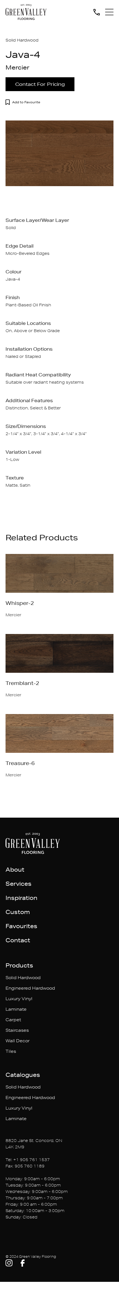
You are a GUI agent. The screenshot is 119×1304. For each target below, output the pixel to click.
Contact (18, 940)
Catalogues (23, 1074)
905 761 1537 (35, 1159)
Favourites (21, 926)
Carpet (13, 1019)
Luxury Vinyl (19, 998)
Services (19, 883)
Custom (18, 911)
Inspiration (21, 897)
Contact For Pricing (40, 84)
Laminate (16, 1009)
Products (19, 965)
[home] (26, 12)
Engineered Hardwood (30, 988)
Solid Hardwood (23, 977)
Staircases (17, 1030)
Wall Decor (18, 1040)
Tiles (11, 1051)
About (15, 869)
